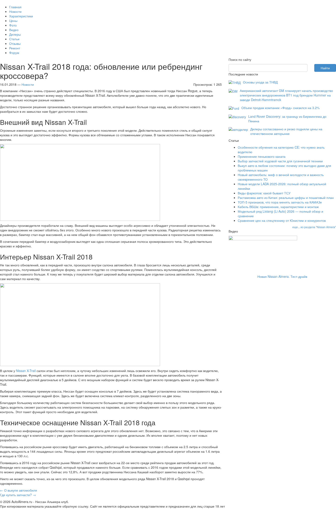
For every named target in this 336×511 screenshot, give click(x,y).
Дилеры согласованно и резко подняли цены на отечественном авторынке (286, 131)
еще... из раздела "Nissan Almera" (314, 227)
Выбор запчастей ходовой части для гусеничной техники (280, 161)
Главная (15, 7)
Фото (13, 25)
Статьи (14, 39)
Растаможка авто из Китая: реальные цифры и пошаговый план (286, 197)
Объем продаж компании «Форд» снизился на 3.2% (280, 107)
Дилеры (15, 34)
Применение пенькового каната (261, 156)
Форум (14, 52)
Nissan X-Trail (26, 370)
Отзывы (15, 43)
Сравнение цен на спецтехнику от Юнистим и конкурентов (282, 220)
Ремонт (14, 48)
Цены (13, 20)
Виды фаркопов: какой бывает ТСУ (264, 193)
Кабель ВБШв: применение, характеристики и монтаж (278, 206)
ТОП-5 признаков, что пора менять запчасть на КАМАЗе (280, 202)
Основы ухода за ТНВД (260, 82)
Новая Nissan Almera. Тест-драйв (282, 276)
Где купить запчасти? (18, 494)
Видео (14, 29)
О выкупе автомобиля (18, 490)
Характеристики (21, 16)
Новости (15, 11)
